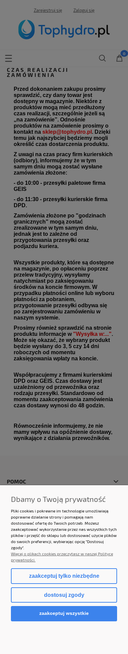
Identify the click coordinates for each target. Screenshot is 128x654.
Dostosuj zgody (64, 595)
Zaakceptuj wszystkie (64, 613)
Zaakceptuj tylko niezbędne (64, 576)
